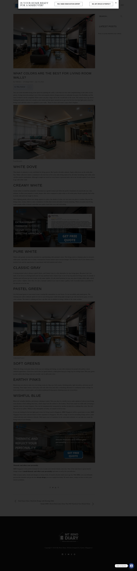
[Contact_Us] (131, 566)
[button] (116, 2)
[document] (68, 285)
